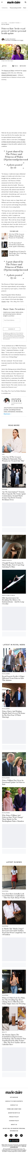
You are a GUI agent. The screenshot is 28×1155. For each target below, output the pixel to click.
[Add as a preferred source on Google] (14, 1140)
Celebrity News (14, 22)
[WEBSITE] (18, 401)
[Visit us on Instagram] (11, 1135)
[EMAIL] (20, 401)
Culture (4, 22)
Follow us (16, 65)
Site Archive (14, 1097)
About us (14, 1124)
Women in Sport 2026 (15, 8)
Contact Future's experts (14, 1101)
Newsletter (24, 65)
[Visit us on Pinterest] (21, 1135)
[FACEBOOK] (12, 401)
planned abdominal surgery (9, 75)
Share (5, 65)
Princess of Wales (9, 70)
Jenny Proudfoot (10, 39)
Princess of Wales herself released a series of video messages (13, 142)
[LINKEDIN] (16, 401)
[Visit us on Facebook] (16, 1135)
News (22, 40)
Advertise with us (14, 1112)
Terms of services (19, 333)
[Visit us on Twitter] (6, 1135)
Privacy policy (14, 1116)
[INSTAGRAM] (14, 401)
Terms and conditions (14, 1109)
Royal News (5, 24)
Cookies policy (14, 1120)
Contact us (14, 1105)
